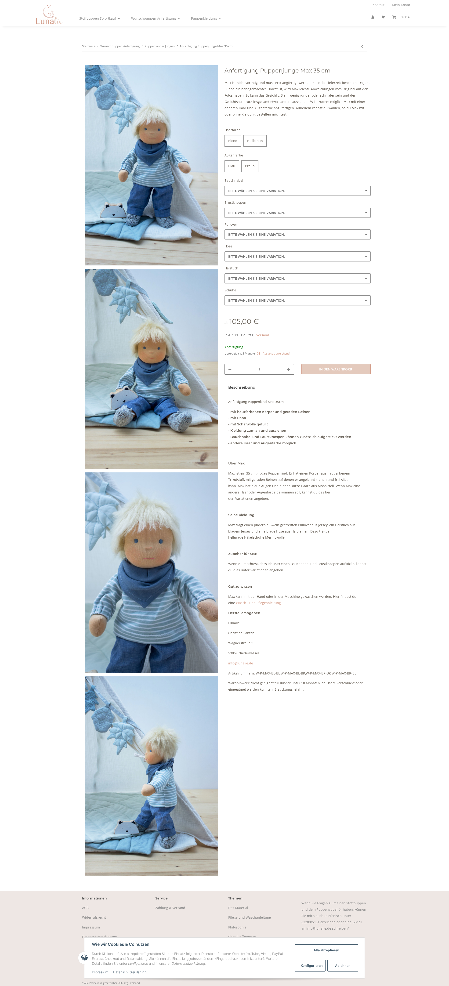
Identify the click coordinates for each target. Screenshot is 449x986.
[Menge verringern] (230, 369)
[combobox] (297, 191)
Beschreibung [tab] (241, 387)
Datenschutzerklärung (99, 937)
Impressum (91, 927)
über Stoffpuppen (242, 937)
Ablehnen (343, 966)
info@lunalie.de (240, 663)
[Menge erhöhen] (288, 369)
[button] (373, 17)
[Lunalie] (48, 18)
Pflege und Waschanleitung (249, 917)
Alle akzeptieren (326, 950)
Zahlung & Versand (170, 908)
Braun (250, 166)
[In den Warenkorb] (86, 62)
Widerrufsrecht (94, 917)
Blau (231, 166)
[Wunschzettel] (383, 17)
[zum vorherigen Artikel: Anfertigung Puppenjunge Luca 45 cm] (362, 46)
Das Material (238, 908)
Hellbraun (255, 140)
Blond (232, 140)
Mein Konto (401, 5)
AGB (85, 908)
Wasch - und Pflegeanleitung (258, 603)
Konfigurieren (312, 966)
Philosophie (237, 927)
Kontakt (378, 5)
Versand (262, 335)
